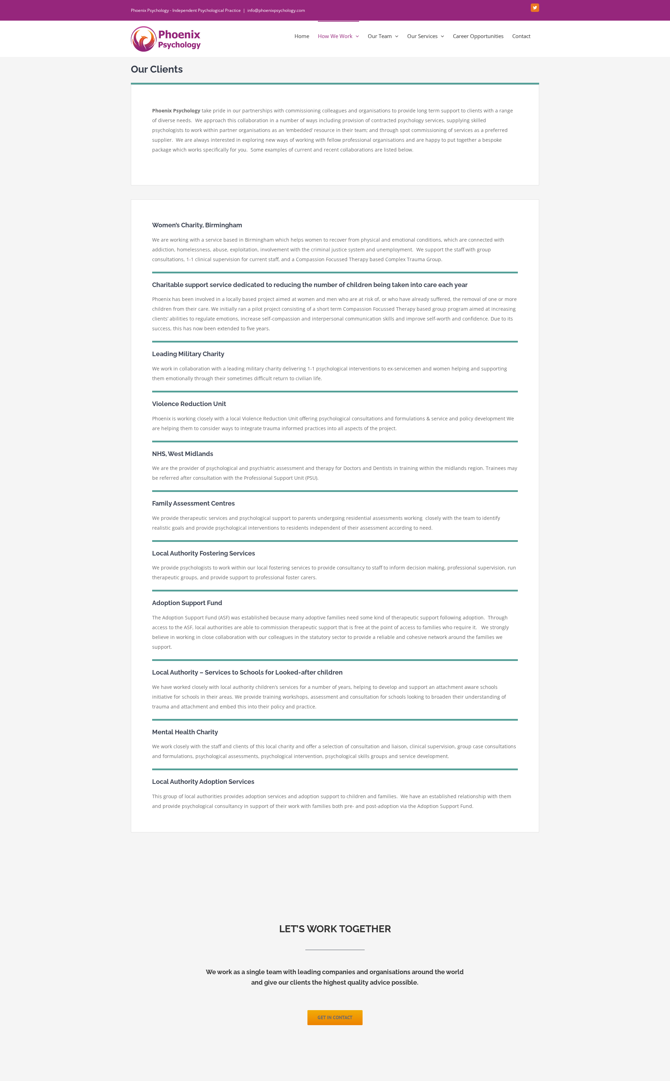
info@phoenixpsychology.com (276, 10)
